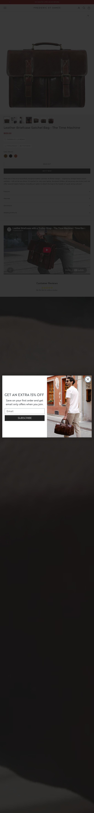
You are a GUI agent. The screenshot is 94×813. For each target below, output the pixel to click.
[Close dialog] (88, 379)
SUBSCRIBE (25, 418)
